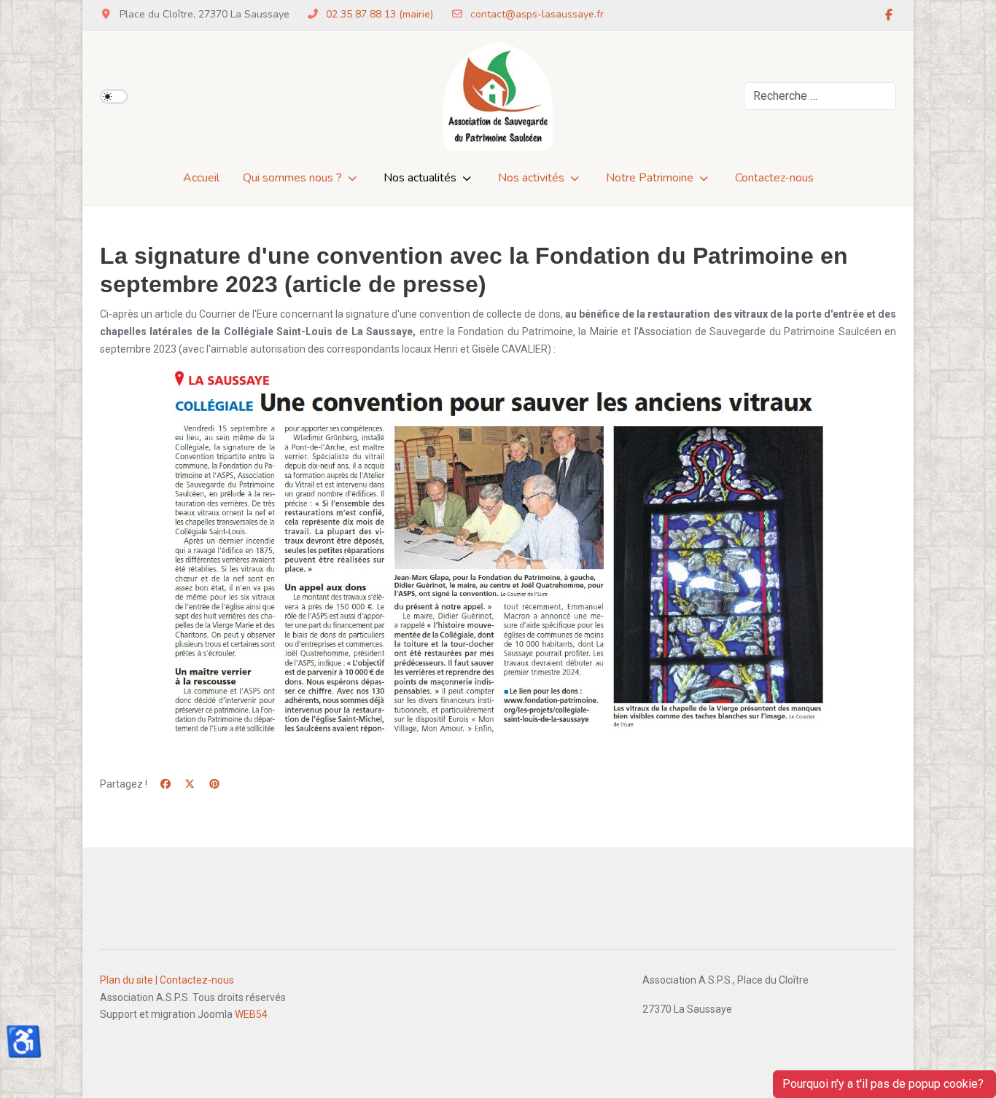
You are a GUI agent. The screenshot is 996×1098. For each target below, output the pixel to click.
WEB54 (251, 1014)
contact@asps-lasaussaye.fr (537, 14)
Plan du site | (128, 980)
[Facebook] (889, 15)
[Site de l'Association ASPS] (498, 96)
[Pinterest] (214, 784)
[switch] (114, 96)
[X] (190, 784)
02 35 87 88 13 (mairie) (379, 14)
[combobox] (820, 96)
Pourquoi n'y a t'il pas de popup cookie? (884, 1084)
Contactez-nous (197, 980)
